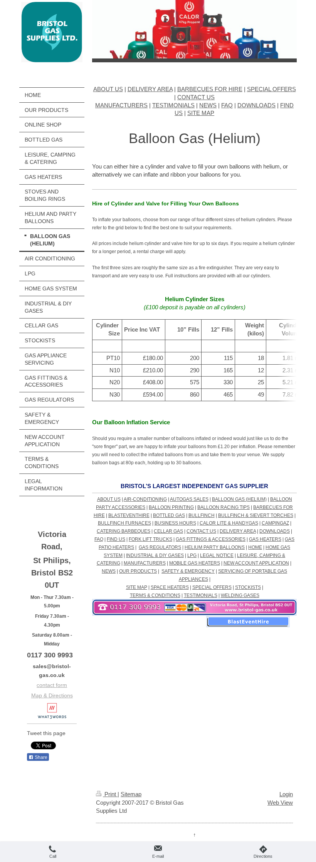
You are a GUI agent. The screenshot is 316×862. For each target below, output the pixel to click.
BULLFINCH (201, 515)
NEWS (208, 105)
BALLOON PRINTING (171, 507)
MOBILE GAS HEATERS (194, 563)
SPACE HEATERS (170, 587)
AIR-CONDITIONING (145, 499)
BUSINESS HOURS (175, 523)
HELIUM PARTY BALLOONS (215, 547)
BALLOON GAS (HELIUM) (239, 499)
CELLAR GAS (168, 531)
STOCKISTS (248, 587)
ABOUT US (108, 89)
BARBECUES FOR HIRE (209, 89)
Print (110, 794)
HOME (255, 547)
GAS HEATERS (265, 539)
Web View (280, 802)
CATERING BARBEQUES (123, 531)
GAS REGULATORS (160, 547)
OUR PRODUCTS (138, 571)
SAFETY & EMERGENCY (188, 571)
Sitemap (131, 794)
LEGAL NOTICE (217, 555)
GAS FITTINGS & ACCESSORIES (210, 539)
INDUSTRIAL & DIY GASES (155, 555)
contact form (52, 685)
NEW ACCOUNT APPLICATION (256, 563)
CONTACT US (196, 97)
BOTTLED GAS (169, 515)
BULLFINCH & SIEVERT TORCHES (255, 515)
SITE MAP (200, 113)
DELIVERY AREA (150, 89)
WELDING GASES (240, 595)
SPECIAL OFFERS (271, 89)
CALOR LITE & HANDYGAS (229, 523)
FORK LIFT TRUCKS (150, 539)
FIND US (116, 539)
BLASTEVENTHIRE (129, 515)
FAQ (227, 105)
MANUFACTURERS (121, 105)
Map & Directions (52, 695)
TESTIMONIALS (173, 105)
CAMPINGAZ (275, 523)
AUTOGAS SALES (189, 499)
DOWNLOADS (256, 105)
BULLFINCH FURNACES (124, 523)
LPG (192, 555)
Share (40, 757)
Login (286, 794)
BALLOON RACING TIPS (223, 507)
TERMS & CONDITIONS (155, 595)
